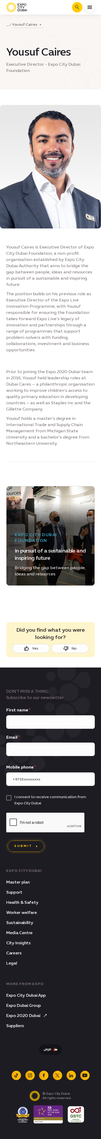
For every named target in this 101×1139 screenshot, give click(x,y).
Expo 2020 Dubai (23, 1015)
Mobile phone (20, 767)
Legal (11, 963)
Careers (14, 953)
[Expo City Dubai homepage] (16, 7)
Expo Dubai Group (23, 1005)
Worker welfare (21, 912)
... (7, 25)
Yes (35, 648)
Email (11, 737)
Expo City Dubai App (26, 995)
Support (14, 892)
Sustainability (19, 922)
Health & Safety (22, 902)
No (74, 648)
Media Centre (19, 932)
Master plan (18, 882)
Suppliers (15, 1025)
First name (17, 709)
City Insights (18, 942)
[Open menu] (89, 7)
